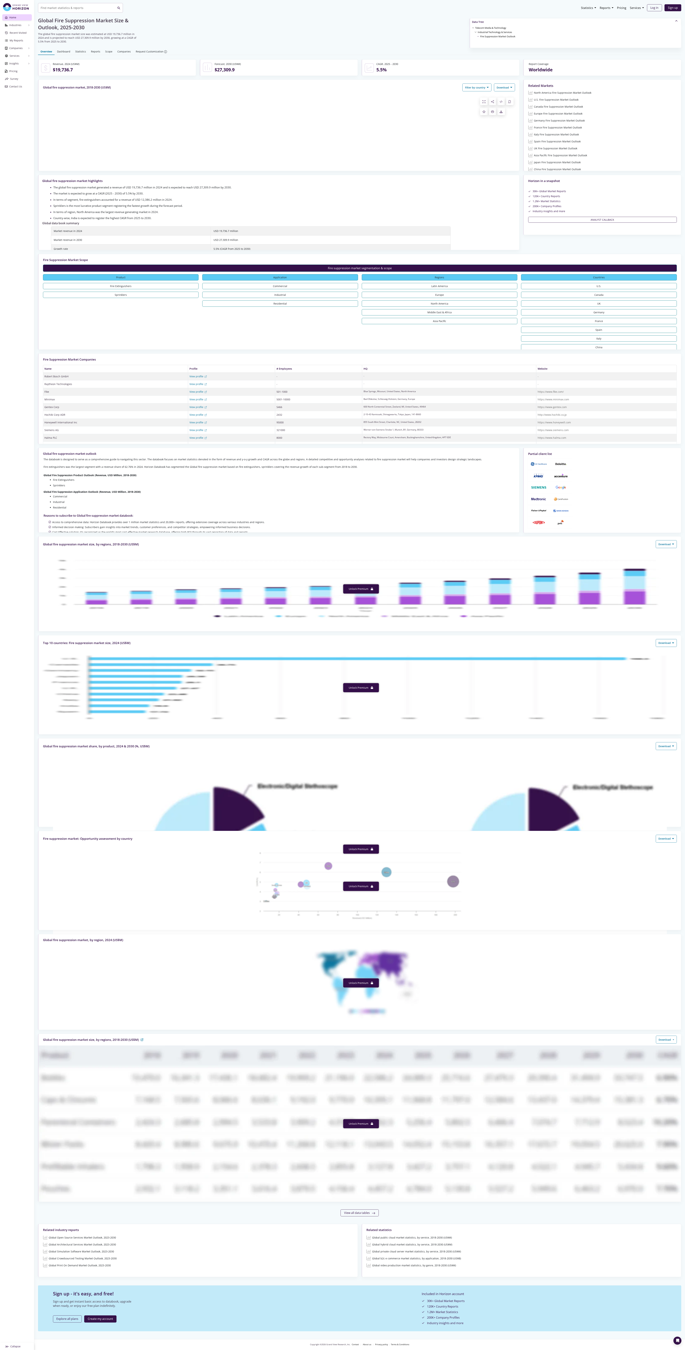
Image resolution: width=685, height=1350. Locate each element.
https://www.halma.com (552, 437)
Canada (598, 295)
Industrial (280, 295)
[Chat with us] (677, 1341)
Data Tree (478, 22)
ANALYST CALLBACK (602, 219)
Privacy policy (381, 1344)
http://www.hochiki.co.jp (552, 414)
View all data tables (357, 1213)
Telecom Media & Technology (490, 27)
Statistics (587, 8)
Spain (598, 329)
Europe (439, 295)
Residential (280, 303)
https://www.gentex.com (552, 407)
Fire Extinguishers (120, 286)
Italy (598, 338)
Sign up (673, 8)
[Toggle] (473, 28)
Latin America (439, 286)
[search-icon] (119, 8)
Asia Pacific (439, 321)
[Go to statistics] (142, 1039)
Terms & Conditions (400, 1344)
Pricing (621, 8)
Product (120, 277)
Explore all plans (67, 1319)
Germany (598, 312)
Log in (654, 8)
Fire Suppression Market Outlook (497, 36)
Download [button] (503, 87)
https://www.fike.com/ (551, 391)
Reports (605, 8)
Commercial (280, 286)
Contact (355, 1344)
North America (439, 303)
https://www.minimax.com (553, 399)
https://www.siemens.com (553, 430)
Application (280, 277)
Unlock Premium (359, 589)
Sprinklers (121, 295)
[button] (490, 28)
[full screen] (484, 101)
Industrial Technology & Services (495, 32)
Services (635, 8)
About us (367, 1344)
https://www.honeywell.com (554, 422)
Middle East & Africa (439, 312)
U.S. (599, 286)
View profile (196, 376)
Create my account (100, 1319)
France (599, 321)
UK (599, 303)
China (598, 347)
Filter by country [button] (475, 87)
